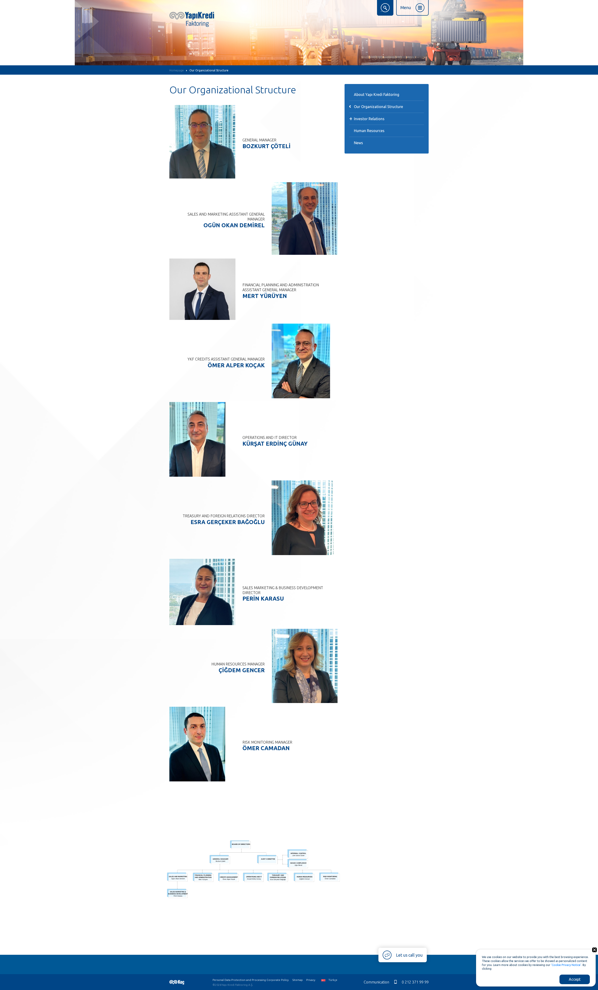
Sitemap (297, 979)
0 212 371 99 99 (415, 982)
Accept (574, 979)
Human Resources (369, 131)
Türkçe (332, 979)
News (358, 143)
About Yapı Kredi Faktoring (376, 94)
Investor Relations (369, 119)
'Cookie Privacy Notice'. (566, 964)
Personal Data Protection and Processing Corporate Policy (251, 979)
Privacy (310, 979)
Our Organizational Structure (208, 70)
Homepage (176, 70)
